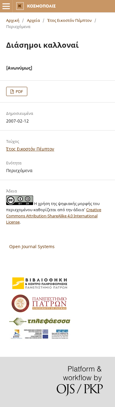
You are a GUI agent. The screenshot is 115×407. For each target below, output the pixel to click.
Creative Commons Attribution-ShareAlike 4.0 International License (53, 216)
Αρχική (12, 20)
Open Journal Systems (32, 246)
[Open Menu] (6, 6)
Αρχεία (33, 20)
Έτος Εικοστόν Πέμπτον (70, 20)
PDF (19, 91)
